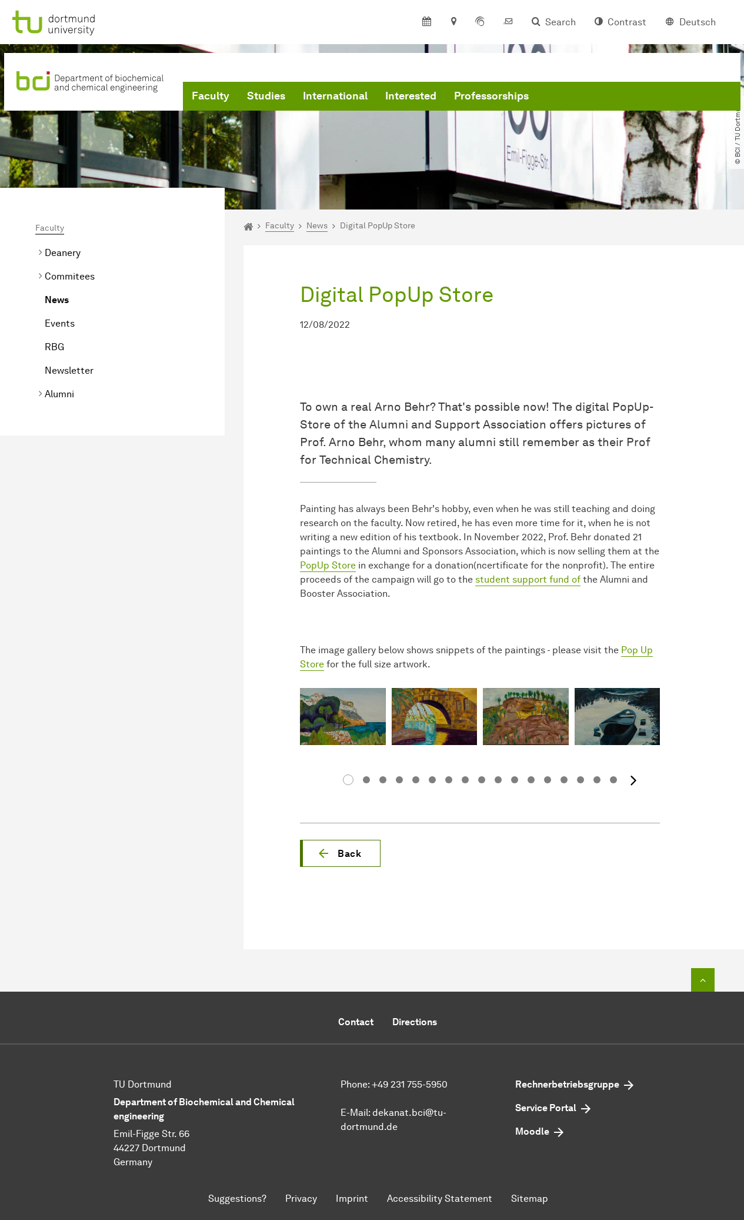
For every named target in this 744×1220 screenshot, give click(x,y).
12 (531, 779)
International (335, 95)
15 (580, 779)
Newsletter (69, 370)
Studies (266, 95)
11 (514, 779)
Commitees (70, 276)
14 (564, 779)
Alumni (59, 394)
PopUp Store (328, 565)
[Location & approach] (453, 22)
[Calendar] (427, 22)
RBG (54, 347)
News (57, 299)
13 (547, 779)
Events (60, 323)
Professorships (491, 95)
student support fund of (527, 579)
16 (596, 779)
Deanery (63, 252)
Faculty (210, 95)
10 (498, 779)
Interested (410, 95)
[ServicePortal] (480, 22)
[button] (340, 853)
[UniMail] (508, 22)
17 (613, 779)
